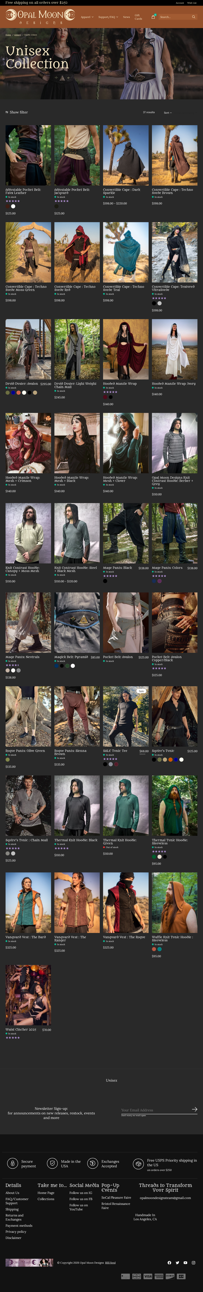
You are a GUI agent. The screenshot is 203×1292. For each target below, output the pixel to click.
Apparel (85, 17)
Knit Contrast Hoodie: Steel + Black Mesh (75, 569)
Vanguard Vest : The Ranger (70, 938)
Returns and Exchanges (14, 1217)
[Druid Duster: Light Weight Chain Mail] (77, 349)
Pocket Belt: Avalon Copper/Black (167, 658)
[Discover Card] (170, 1277)
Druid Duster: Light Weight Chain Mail (75, 385)
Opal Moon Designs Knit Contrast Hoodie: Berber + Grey (172, 481)
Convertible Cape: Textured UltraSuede (173, 288)
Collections (46, 1199)
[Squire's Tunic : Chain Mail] (28, 805)
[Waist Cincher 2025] (28, 995)
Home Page (46, 1193)
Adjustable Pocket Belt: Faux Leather (23, 191)
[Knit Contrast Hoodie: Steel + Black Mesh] (77, 533)
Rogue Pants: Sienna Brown (70, 752)
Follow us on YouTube (78, 1207)
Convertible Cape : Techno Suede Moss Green (26, 288)
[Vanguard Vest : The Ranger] (77, 902)
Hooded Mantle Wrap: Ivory (174, 384)
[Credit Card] (125, 1277)
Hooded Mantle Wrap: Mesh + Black (71, 479)
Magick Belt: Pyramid (71, 657)
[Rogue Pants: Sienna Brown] (77, 716)
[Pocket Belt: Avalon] (126, 622)
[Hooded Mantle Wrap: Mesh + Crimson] (28, 443)
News (126, 17)
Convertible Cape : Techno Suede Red (74, 288)
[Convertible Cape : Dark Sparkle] (126, 155)
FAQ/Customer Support (17, 1201)
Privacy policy (16, 1232)
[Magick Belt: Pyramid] (77, 622)
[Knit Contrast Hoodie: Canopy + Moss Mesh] (28, 533)
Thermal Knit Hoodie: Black (75, 840)
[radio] (8, 206)
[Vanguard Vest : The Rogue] (126, 902)
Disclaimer (13, 1238)
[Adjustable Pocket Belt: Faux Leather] (28, 155)
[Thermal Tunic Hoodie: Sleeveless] (174, 805)
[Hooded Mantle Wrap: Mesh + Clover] (126, 443)
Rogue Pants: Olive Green (25, 751)
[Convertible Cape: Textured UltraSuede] (174, 252)
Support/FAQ (106, 17)
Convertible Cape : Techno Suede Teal (123, 288)
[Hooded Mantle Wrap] (126, 349)
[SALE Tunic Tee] (126, 716)
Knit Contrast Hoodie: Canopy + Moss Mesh (22, 569)
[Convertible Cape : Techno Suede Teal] (126, 252)
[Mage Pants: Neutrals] (28, 622)
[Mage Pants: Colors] (174, 533)
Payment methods (19, 1226)
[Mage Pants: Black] (126, 533)
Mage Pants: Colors (167, 568)
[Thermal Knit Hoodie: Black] (77, 805)
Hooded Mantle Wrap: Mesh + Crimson (23, 479)
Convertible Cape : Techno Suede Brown (172, 191)
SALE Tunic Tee (115, 751)
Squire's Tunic (163, 751)
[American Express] (159, 1277)
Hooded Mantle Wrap (120, 384)
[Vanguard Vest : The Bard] (28, 902)
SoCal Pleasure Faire (116, 1198)
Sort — (168, 112)
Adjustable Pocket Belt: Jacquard (72, 191)
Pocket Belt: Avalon (118, 657)
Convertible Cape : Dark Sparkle (121, 191)
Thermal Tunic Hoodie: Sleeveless (170, 841)
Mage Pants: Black (117, 568)
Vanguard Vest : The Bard (26, 937)
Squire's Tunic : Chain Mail (27, 840)
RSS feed (110, 1262)
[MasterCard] (136, 1277)
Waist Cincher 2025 (21, 1029)
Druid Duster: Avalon (22, 384)
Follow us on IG (80, 1193)
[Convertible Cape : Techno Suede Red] (77, 252)
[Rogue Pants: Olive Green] (28, 716)
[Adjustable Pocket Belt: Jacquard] (77, 155)
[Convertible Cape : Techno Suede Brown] (174, 155)
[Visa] (148, 1277)
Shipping (12, 1209)
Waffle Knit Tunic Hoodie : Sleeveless (172, 938)
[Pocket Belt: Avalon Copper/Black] (174, 622)
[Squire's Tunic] (174, 716)
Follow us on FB (80, 1199)
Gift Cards (138, 16)
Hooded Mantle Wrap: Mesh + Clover (120, 479)
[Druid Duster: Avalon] (28, 349)
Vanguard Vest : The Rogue (124, 937)
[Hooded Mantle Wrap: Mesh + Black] (77, 443)
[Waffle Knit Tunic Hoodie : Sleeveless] (174, 902)
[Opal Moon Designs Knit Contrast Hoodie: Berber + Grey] (174, 443)
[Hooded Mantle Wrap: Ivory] (174, 349)
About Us (12, 1193)
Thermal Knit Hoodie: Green (120, 841)
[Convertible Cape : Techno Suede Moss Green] (28, 252)
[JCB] (181, 1277)
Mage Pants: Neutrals (22, 657)
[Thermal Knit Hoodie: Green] (126, 805)
